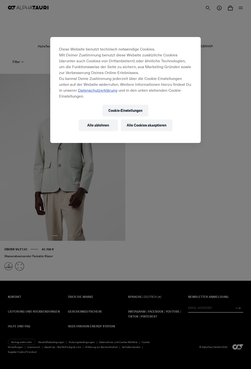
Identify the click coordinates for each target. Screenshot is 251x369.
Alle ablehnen (98, 125)
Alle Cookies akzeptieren (146, 125)
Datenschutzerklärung (97, 90)
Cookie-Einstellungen (125, 110)
